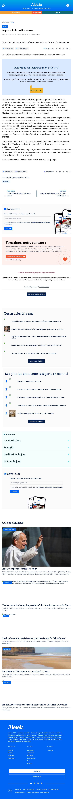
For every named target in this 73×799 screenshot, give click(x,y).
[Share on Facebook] (56, 48)
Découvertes (5, 22)
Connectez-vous (44, 287)
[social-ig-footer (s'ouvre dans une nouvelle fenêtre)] (42, 783)
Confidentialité (44, 793)
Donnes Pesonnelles (33, 793)
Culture (6, 616)
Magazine (30, 755)
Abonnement (31, 758)
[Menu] (11, 5)
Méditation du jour (15, 454)
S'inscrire (8, 228)
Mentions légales (42, 789)
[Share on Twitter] (63, 48)
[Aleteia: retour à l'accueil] (36, 4)
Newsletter (30, 750)
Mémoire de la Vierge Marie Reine (42, 8)
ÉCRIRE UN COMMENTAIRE (36, 294)
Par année (50, 750)
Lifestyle (10, 753)
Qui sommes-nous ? (29, 789)
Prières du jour (12, 461)
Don (28, 761)
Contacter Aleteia (20, 793)
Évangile (9, 447)
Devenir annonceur (53, 789)
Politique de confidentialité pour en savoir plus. (50, 487)
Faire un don (35, 90)
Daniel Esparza (21, 34)
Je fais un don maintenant (15, 256)
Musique (5, 181)
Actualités (10, 750)
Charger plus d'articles (36, 361)
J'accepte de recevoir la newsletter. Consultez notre (28, 223)
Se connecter (37, 776)
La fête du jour (12, 440)
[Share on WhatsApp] (70, 48)
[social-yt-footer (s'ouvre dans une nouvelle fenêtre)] (31, 783)
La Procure (7, 682)
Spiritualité (11, 755)
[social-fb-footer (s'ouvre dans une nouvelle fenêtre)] (35, 783)
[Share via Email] (67, 48)
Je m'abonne (16, 12)
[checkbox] (4, 222)
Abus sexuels (8, 583)
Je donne (36, 12)
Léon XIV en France (9, 530)
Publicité (29, 763)
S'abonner (37, 771)
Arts (12, 22)
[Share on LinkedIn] (60, 48)
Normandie (7, 649)
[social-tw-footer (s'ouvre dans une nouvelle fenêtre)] (38, 783)
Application (30, 753)
